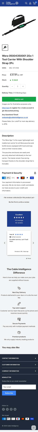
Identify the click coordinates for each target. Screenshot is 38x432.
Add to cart (19, 99)
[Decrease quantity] (12, 86)
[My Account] (30, 3)
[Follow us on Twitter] (7, 409)
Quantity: (5, 86)
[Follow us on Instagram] (11, 409)
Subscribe (9, 393)
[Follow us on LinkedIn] (15, 409)
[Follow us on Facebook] (3, 409)
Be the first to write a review (19, 202)
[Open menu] (3, 3)
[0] (34, 3)
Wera (4, 68)
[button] (19, 201)
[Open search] (26, 3)
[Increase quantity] (23, 86)
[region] (19, 243)
